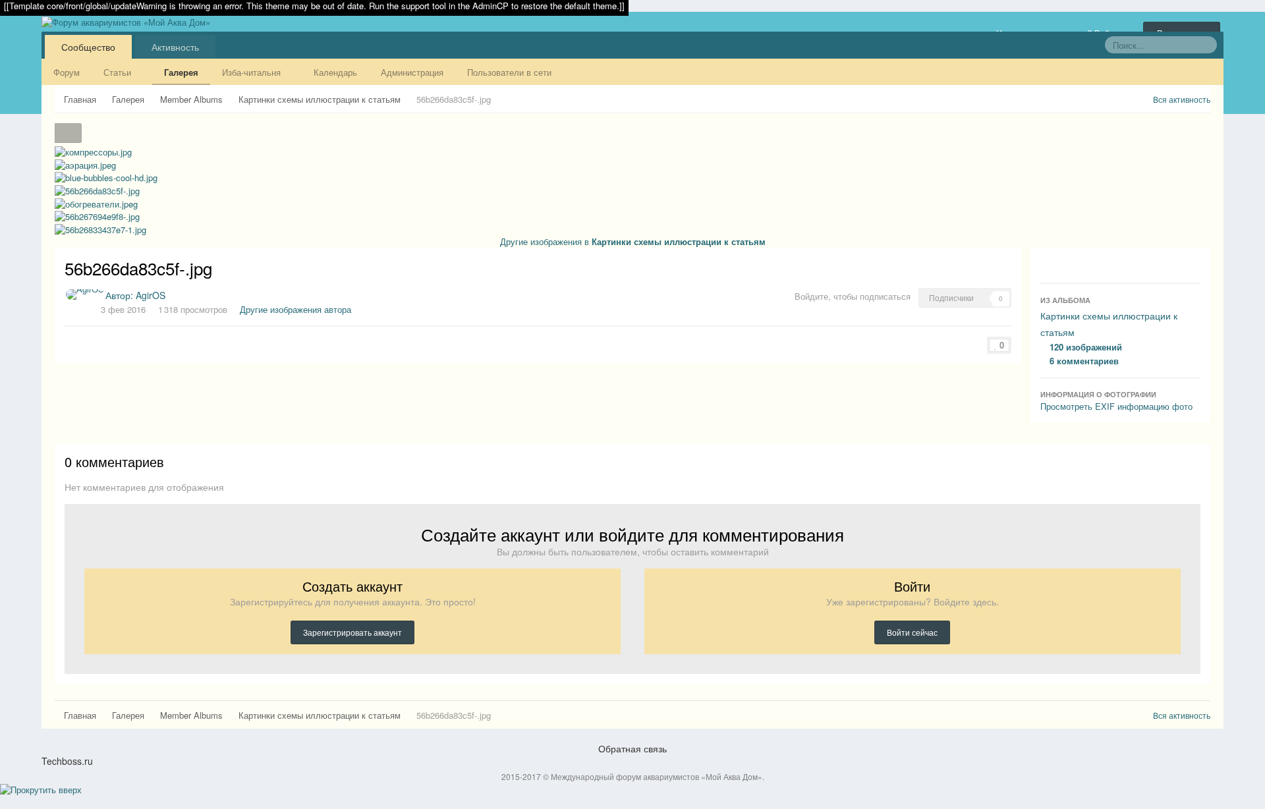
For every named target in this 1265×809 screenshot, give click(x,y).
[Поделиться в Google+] (86, 343)
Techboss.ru (67, 760)
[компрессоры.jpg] (93, 151)
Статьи (118, 72)
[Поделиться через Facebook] (77, 343)
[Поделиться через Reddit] (114, 343)
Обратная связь (632, 748)
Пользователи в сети (509, 72)
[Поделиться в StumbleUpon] (123, 343)
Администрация (412, 72)
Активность (175, 46)
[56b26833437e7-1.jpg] (100, 228)
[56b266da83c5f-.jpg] (97, 189)
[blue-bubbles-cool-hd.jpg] (87, 139)
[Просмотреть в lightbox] (68, 133)
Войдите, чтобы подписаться (853, 296)
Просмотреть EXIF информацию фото (1116, 406)
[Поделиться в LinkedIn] (132, 343)
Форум (66, 72)
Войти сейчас (912, 632)
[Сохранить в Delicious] (104, 343)
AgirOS (150, 295)
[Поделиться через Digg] (95, 343)
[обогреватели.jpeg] (97, 139)
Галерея (181, 72)
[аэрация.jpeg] (85, 163)
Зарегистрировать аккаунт (352, 632)
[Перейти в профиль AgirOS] (85, 294)
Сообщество (88, 46)
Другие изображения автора (295, 309)
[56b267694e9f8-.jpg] (97, 215)
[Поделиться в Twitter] (68, 343)
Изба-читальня (252, 72)
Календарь (335, 72)
